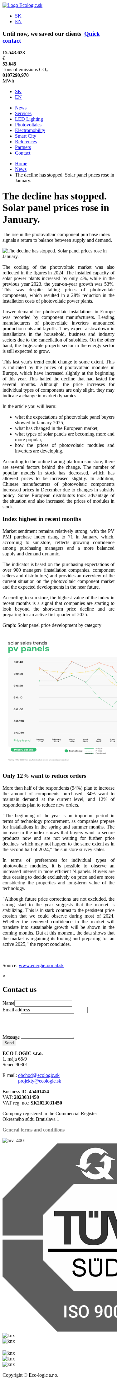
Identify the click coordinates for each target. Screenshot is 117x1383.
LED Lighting (29, 119)
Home (21, 163)
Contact (22, 153)
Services (23, 113)
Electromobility (30, 130)
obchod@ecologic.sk (39, 1075)
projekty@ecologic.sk (39, 1081)
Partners (23, 147)
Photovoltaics (28, 124)
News (21, 107)
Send (9, 1043)
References (26, 141)
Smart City (25, 136)
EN (18, 21)
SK (18, 16)
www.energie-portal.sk (41, 965)
